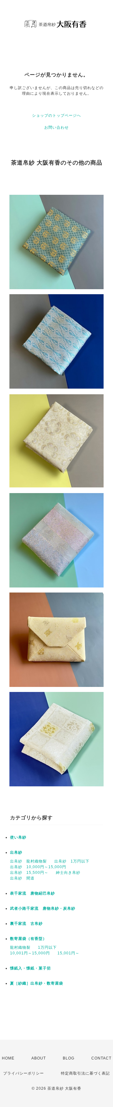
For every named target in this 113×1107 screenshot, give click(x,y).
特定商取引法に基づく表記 (85, 1073)
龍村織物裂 (20, 947)
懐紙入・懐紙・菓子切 (30, 968)
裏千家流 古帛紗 (26, 923)
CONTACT (101, 1058)
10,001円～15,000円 (30, 953)
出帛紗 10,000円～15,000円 (38, 867)
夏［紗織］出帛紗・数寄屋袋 (36, 983)
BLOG (68, 1058)
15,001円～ (68, 953)
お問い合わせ (56, 127)
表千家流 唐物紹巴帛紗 (32, 893)
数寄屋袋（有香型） (28, 938)
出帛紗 (16, 852)
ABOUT (38, 1058)
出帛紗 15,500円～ (29, 872)
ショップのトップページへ (56, 115)
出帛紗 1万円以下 (71, 861)
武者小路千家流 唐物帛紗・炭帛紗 (42, 908)
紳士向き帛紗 (68, 872)
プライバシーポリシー (23, 1073)
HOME (8, 1058)
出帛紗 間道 (22, 878)
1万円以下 (47, 947)
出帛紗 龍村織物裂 (28, 861)
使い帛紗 (18, 837)
